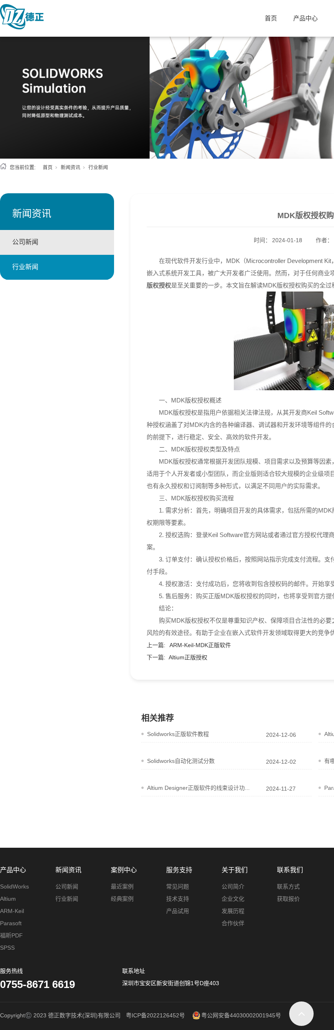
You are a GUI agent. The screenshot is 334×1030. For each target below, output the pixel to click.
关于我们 (235, 869)
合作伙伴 (233, 923)
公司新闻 (25, 242)
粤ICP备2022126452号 (155, 1015)
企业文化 (233, 898)
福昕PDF (11, 935)
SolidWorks (14, 886)
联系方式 (288, 886)
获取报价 (288, 898)
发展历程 (233, 911)
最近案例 (122, 886)
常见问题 (177, 886)
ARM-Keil (12, 911)
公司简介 (233, 886)
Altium (8, 898)
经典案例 (122, 898)
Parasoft (11, 923)
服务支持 (179, 869)
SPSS (7, 947)
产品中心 (305, 18)
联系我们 (290, 869)
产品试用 (177, 911)
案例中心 (124, 869)
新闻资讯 (70, 167)
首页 (271, 18)
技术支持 (177, 898)
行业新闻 (98, 167)
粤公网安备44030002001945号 (241, 1015)
